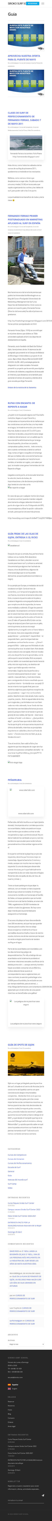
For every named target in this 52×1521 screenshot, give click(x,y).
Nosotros (11, 1406)
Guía (32, 63)
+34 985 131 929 (16, 1369)
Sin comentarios (36, 130)
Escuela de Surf (18, 230)
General (11, 1171)
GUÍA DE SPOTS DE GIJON (21, 1044)
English (14, 1389)
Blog (9, 1414)
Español (15, 1385)
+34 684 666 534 (16, 1372)
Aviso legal (11, 1426)
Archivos (11, 1340)
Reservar (32, 3)
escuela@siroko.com (15, 1377)
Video (29, 130)
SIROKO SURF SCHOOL (20, 3)
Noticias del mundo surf (32, 230)
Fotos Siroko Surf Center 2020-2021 (22, 1216)
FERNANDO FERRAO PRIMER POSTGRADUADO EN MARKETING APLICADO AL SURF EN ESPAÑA (25, 219)
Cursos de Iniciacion (25, 63)
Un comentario (16, 233)
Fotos (10, 1410)
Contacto (11, 1418)
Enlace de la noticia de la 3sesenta (22, 387)
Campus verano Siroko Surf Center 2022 (24, 1209)
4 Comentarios (27, 410)
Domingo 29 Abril (15, 1232)
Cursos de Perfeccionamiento (20, 1163)
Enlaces (10, 1422)
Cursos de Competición (25, 127)
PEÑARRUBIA (15, 779)
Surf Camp (37, 63)
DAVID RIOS (14, 1251)
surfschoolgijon (14, 63)
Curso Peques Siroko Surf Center (21, 1203)
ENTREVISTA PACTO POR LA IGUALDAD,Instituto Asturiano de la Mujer (24, 1224)
